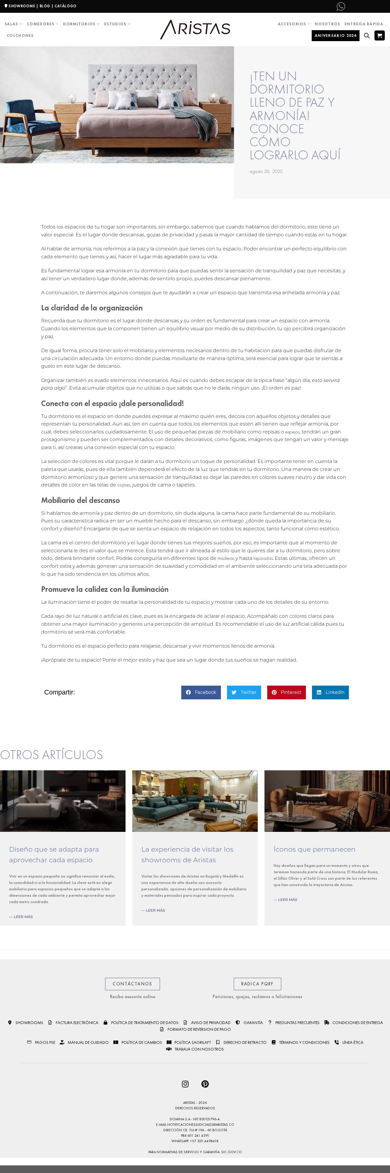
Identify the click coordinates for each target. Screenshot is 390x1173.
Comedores (41, 23)
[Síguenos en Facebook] (350, 6)
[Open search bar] (367, 35)
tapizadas (263, 558)
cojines (123, 485)
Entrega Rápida (364, 23)
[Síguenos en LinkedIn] (380, 6)
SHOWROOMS (22, 6)
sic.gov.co (231, 1152)
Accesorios (292, 23)
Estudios (115, 23)
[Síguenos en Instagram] (360, 6)
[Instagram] (185, 1084)
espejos (292, 432)
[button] (201, 692)
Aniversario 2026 (335, 35)
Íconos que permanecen (315, 849)
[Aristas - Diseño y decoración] (195, 30)
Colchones (20, 35)
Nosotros (327, 23)
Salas (11, 23)
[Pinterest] (205, 1084)
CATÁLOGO (65, 6)
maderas (226, 558)
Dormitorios (79, 23)
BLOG (45, 6)
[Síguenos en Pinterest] (370, 6)
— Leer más (21, 916)
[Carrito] (379, 35)
